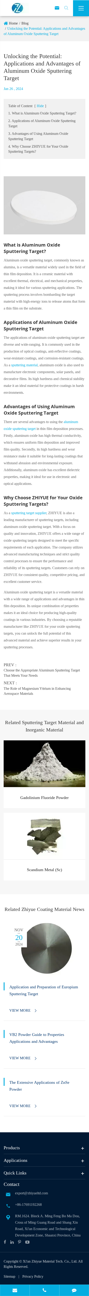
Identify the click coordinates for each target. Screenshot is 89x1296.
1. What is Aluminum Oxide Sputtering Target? (42, 113)
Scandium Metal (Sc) (44, 869)
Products (12, 1147)
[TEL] (44, 1291)
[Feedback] (74, 1291)
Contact (11, 1184)
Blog (25, 23)
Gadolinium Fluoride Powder (44, 797)
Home (13, 23)
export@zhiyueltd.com (31, 1193)
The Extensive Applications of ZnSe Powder (39, 1086)
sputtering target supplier (28, 513)
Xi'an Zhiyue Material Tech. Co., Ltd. (50, 1261)
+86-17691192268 (28, 1204)
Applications (15, 1160)
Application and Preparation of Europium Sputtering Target (43, 990)
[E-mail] (14, 1291)
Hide (40, 106)
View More (23, 1010)
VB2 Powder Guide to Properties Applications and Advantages (36, 1038)
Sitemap (9, 1276)
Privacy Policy (32, 1276)
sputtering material (24, 365)
